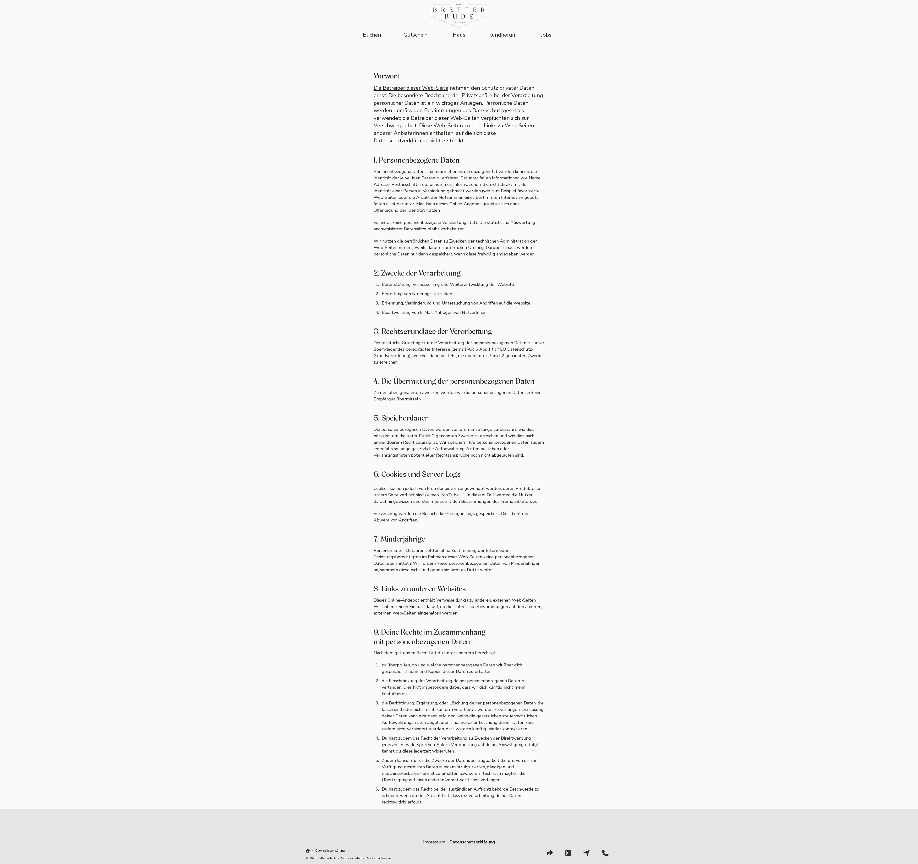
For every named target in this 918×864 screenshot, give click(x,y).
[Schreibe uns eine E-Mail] (586, 853)
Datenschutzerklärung (472, 842)
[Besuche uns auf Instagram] (568, 853)
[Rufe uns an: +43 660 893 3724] (605, 853)
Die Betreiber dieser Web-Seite (411, 88)
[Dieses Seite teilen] (550, 853)
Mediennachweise (379, 858)
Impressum (434, 842)
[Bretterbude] (308, 851)
